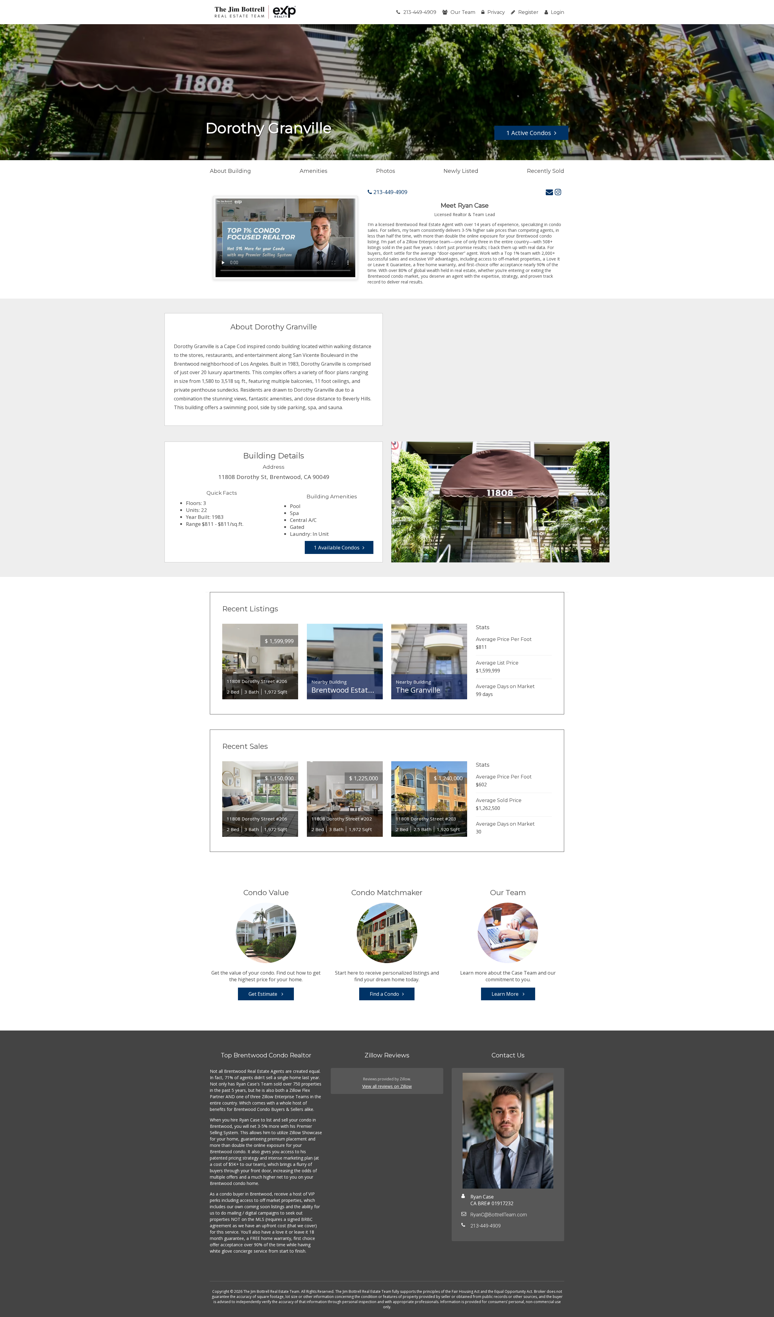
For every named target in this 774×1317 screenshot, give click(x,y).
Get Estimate (263, 994)
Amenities (313, 171)
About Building (230, 171)
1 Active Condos (528, 133)
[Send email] (549, 192)
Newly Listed (461, 171)
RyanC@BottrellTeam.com (498, 1215)
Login (557, 12)
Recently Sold (545, 171)
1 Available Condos (336, 547)
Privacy (496, 12)
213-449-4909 (419, 12)
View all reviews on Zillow (387, 1086)
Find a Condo (384, 994)
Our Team (462, 12)
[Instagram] (558, 192)
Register (528, 12)
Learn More (506, 994)
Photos (385, 171)
